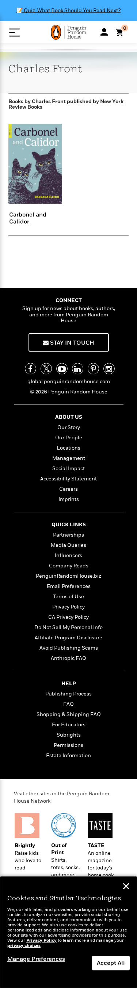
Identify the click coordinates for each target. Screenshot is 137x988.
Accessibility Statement (68, 478)
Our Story (68, 427)
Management (68, 458)
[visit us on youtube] (62, 368)
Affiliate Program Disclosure (68, 637)
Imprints (68, 499)
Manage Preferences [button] (36, 959)
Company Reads (68, 565)
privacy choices (24, 945)
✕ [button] (126, 887)
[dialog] (68, 932)
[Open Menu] (14, 32)
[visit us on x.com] (46, 368)
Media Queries (68, 545)
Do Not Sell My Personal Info (68, 627)
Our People (68, 437)
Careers (68, 489)
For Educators (68, 724)
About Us (68, 417)
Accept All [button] (111, 963)
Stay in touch (71, 343)
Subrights (69, 734)
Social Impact (68, 468)
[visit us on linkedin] (77, 368)
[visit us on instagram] (109, 368)
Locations (68, 447)
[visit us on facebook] (30, 368)
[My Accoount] (104, 32)
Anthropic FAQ (68, 658)
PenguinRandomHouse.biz (68, 576)
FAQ (68, 704)
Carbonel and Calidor (27, 218)
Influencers (68, 555)
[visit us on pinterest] (93, 368)
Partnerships (68, 534)
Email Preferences (69, 586)
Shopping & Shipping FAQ (69, 714)
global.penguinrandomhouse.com (68, 381)
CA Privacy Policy (68, 617)
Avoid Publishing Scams (68, 647)
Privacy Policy (68, 606)
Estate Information (68, 755)
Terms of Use (68, 596)
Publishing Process (68, 693)
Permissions (68, 745)
